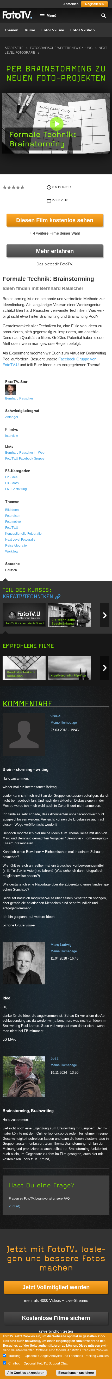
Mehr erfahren (55, 251)
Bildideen (12, 510)
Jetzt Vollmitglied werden (56, 1287)
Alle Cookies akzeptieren (25, 1373)
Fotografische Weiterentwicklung (61, 48)
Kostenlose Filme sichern (56, 1318)
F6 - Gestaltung (16, 489)
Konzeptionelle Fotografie (23, 533)
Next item (104, 615)
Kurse (30, 30)
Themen (11, 30)
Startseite (14, 48)
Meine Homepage (64, 722)
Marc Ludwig (61, 944)
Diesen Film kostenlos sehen (54, 220)
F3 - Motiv (12, 483)
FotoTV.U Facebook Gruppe (25, 458)
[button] (56, 124)
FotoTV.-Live (52, 30)
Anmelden (70, 4)
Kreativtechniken (28, 596)
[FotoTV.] (17, 15)
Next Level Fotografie (20, 539)
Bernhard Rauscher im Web (25, 452)
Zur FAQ (14, 1206)
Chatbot (14, 1363)
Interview (11, 436)
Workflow (11, 551)
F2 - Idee (11, 477)
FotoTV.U (11, 527)
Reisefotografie (16, 545)
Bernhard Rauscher (19, 398)
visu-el (56, 716)
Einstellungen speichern (76, 1373)
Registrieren (94, 4)
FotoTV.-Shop (82, 30)
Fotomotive (13, 522)
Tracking (14, 1356)
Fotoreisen (12, 516)
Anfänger (11, 417)
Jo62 (55, 1058)
